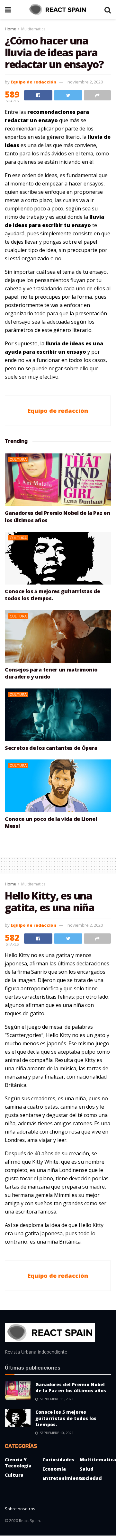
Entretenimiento (63, 1478)
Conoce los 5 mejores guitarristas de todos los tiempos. (52, 595)
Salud (87, 1469)
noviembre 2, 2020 (85, 82)
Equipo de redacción (33, 82)
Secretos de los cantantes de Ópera (51, 747)
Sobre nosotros (20, 1509)
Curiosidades (58, 1460)
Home (10, 29)
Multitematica (33, 29)
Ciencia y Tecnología (18, 1463)
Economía (54, 1469)
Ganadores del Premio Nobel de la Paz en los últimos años (70, 1387)
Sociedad (91, 1478)
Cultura (18, 459)
